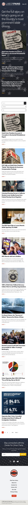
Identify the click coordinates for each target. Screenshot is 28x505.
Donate (14, 495)
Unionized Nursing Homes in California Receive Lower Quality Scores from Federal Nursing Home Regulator (13, 83)
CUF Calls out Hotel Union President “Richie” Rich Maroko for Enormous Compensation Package (12, 69)
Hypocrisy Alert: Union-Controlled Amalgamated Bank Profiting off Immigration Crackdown (12, 418)
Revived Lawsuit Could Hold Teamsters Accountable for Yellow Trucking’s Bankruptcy (13, 347)
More (3, 63)
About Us (14, 482)
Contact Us (14, 485)
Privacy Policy (14, 491)
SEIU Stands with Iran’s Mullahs (11, 256)
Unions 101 (14, 487)
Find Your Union (14, 480)
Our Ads (14, 489)
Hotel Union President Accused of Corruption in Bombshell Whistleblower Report (13, 53)
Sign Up (23, 454)
